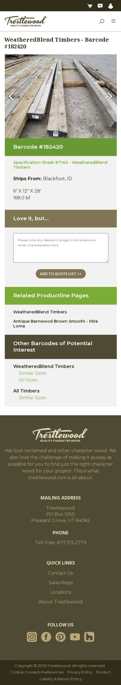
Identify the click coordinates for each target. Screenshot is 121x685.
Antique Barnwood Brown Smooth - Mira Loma (55, 324)
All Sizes (28, 380)
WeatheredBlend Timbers (40, 311)
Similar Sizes (32, 373)
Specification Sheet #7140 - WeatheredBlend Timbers (60, 165)
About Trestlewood (61, 601)
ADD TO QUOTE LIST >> (61, 273)
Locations (60, 592)
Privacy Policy (79, 672)
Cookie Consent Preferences (37, 672)
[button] (12, 96)
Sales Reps (61, 582)
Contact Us (60, 573)
